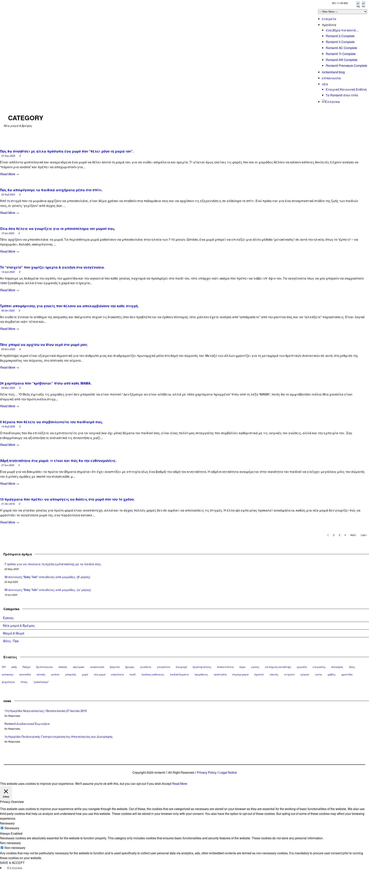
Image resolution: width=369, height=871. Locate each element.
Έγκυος (8, 618)
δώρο (242, 666)
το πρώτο (289, 674)
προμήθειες (201, 674)
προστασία (220, 674)
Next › (353, 534)
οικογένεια (117, 674)
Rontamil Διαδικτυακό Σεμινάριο (27, 724)
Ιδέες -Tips (11, 641)
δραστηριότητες (202, 666)
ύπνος (24, 681)
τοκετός (273, 674)
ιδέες (352, 666)
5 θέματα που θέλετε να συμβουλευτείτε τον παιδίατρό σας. (51, 422)
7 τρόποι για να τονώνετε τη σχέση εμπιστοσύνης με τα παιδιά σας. (52, 564)
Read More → (9, 174)
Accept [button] (166, 783)
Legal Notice (228, 772)
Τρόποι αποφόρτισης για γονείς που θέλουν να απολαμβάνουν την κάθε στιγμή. (69, 306)
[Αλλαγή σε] (331, 101)
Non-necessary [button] (10, 843)
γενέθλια (145, 666)
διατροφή (181, 666)
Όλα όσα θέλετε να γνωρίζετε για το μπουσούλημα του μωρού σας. (57, 228)
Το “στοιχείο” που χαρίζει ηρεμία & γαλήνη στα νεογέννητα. (52, 267)
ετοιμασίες (319, 666)
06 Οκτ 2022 (8, 310)
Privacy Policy (206, 772)
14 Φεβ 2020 (8, 426)
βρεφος (129, 666)
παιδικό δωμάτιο (179, 674)
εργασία (302, 666)
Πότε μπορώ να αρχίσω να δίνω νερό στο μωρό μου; (44, 344)
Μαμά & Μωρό (13, 633)
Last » (364, 534)
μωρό (85, 674)
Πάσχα (26, 666)
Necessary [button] (7, 823)
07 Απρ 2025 (8, 155)
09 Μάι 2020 (8, 387)
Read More (179, 783)
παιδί (133, 674)
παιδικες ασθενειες (152, 674)
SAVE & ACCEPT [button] (12, 862)
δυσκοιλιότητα (225, 666)
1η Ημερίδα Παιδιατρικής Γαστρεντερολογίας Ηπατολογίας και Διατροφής (58, 736)
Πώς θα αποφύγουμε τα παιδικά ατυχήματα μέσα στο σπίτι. (51, 190)
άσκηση (62, 666)
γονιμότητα (163, 666)
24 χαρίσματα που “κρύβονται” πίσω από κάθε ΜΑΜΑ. (45, 383)
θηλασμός (337, 666)
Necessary (12, 828)
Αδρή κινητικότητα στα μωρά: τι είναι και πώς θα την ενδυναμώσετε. (58, 460)
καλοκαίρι (8, 674)
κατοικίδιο (25, 674)
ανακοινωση (97, 666)
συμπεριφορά (240, 674)
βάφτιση (115, 666)
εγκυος (255, 666)
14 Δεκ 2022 (8, 271)
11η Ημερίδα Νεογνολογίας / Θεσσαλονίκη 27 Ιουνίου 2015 (45, 711)
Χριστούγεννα (44, 666)
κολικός (41, 674)
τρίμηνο (304, 674)
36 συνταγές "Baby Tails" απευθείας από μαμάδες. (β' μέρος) (47, 577)
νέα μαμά (99, 674)
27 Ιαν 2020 (7, 465)
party (14, 666)
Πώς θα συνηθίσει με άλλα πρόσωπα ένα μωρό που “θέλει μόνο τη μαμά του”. (67, 151)
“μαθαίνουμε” (41, 681)
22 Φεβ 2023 (8, 194)
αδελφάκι (78, 666)
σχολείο (259, 674)
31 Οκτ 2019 (8, 503)
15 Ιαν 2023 (7, 233)
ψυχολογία (8, 681)
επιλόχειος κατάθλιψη (278, 666)
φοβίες (331, 674)
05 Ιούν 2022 (8, 349)
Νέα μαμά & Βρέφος (19, 625)
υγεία (318, 674)
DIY (4, 666)
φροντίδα (346, 674)
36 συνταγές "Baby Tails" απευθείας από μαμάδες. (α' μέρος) (47, 590)
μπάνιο (55, 674)
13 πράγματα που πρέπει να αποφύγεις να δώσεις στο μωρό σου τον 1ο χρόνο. (67, 499)
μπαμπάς (70, 674)
